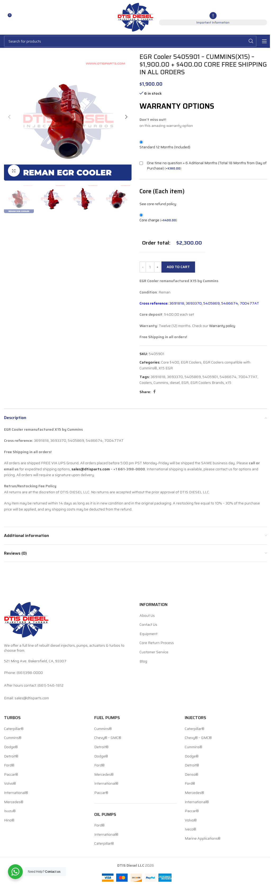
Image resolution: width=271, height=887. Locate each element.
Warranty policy (222, 326)
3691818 (158, 377)
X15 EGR (166, 368)
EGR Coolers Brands (207, 382)
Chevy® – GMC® (107, 738)
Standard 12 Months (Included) (164, 147)
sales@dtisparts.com (90, 469)
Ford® (9, 765)
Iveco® (190, 829)
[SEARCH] (250, 41)
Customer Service (153, 652)
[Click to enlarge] (14, 171)
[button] (9, 117)
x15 (228, 382)
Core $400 (170, 362)
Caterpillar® (14, 729)
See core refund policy (157, 204)
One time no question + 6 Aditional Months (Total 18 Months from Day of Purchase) (207, 165)
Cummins (160, 382)
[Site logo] (136, 17)
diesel (175, 382)
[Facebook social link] (154, 391)
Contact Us (148, 624)
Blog (143, 661)
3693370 (175, 377)
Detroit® (11, 756)
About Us (147, 615)
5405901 (210, 377)
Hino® (9, 820)
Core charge (158, 220)
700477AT (248, 377)
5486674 (228, 377)
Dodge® (11, 747)
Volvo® (10, 783)
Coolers (145, 382)
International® (16, 793)
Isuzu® (10, 811)
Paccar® (11, 774)
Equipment (148, 634)
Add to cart (178, 267)
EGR (185, 382)
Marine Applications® (202, 838)
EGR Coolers (191, 362)
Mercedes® (13, 802)
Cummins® (12, 738)
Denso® (191, 774)
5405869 (192, 377)
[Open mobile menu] (264, 41)
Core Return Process (156, 643)
